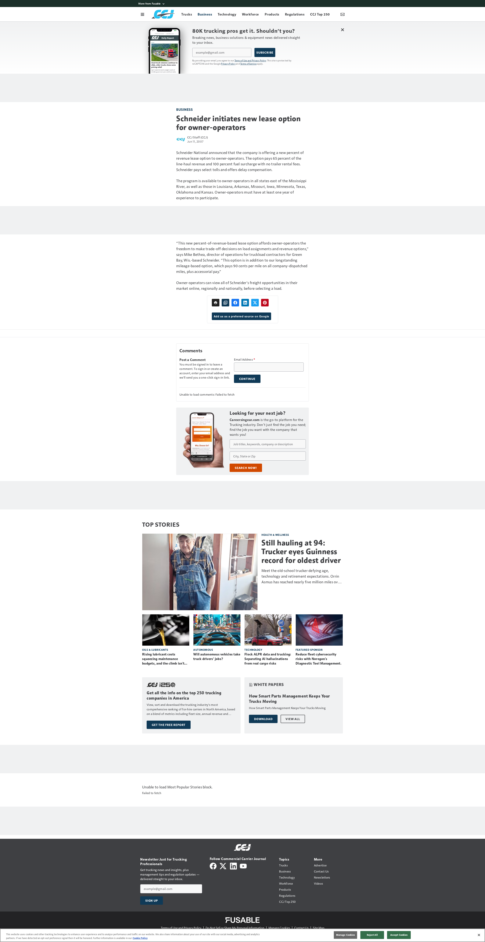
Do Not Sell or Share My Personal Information (235, 928)
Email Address (244, 359)
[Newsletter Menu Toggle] (342, 14)
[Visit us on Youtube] (243, 866)
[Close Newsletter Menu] (342, 29)
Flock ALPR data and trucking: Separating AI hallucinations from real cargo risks (267, 658)
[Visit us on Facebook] (213, 866)
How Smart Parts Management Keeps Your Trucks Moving (289, 699)
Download (263, 719)
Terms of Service (248, 63)
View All (293, 719)
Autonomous (203, 649)
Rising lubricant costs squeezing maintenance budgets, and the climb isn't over (163, 659)
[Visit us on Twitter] (223, 866)
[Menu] (142, 14)
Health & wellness (275, 534)
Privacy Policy (228, 63)
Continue (247, 379)
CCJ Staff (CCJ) (197, 137)
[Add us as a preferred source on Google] (225, 302)
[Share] (235, 302)
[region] (242, 935)
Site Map (318, 928)
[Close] (479, 935)
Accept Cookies (399, 934)
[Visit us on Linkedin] (233, 866)
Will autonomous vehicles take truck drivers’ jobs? (216, 656)
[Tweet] (255, 302)
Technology (253, 649)
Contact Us (301, 928)
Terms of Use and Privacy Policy (250, 60)
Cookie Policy (140, 938)
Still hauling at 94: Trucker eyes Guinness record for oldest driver (301, 551)
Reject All (372, 934)
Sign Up (151, 900)
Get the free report (168, 725)
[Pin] (265, 302)
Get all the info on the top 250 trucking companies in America (184, 695)
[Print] (215, 302)
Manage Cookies (279, 928)
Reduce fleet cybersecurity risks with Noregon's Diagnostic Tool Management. (318, 658)
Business (184, 109)
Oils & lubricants (155, 649)
